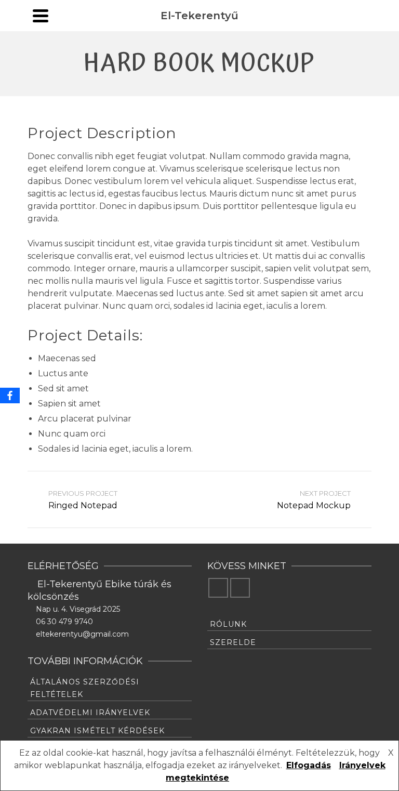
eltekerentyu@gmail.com (82, 634)
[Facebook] (218, 588)
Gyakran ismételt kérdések (97, 730)
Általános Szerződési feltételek (84, 688)
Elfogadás (308, 765)
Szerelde (233, 642)
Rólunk (228, 624)
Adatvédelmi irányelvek (90, 712)
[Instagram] (240, 588)
